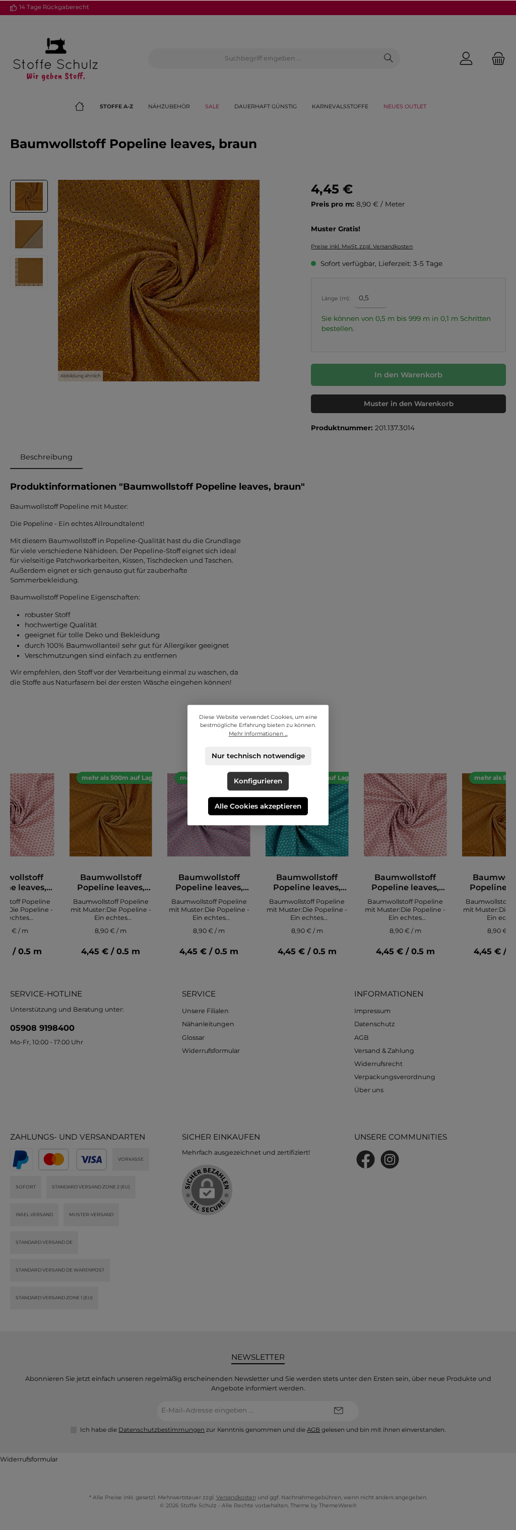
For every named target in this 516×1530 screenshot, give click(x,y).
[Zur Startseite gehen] (55, 58)
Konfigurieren (258, 781)
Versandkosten (236, 1497)
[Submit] (338, 1411)
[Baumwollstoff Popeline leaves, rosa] (405, 814)
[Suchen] (388, 58)
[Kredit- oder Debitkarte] (72, 1159)
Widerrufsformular (211, 1050)
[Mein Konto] (466, 58)
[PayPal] (21, 1159)
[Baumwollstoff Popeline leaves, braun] (110, 814)
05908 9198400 (42, 1028)
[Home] (87, 106)
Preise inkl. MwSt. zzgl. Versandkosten (362, 246)
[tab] (46, 457)
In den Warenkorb (408, 374)
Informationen (388, 994)
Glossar (193, 1037)
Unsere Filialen (205, 1011)
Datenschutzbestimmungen (161, 1429)
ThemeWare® (338, 1505)
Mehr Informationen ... (258, 733)
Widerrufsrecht (378, 1064)
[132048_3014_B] (159, 280)
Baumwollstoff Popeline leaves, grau (209, 883)
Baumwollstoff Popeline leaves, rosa (405, 883)
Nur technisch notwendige (258, 756)
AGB (361, 1037)
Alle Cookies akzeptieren (258, 806)
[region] (150, 280)
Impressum (372, 1011)
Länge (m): (335, 298)
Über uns (368, 1090)
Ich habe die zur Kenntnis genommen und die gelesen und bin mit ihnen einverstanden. (263, 1429)
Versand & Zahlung (384, 1050)
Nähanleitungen (208, 1024)
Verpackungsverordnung (394, 1077)
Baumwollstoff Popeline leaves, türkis (307, 883)
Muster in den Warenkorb (409, 404)
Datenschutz (374, 1024)
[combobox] (263, 58)
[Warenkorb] (495, 58)
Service (199, 994)
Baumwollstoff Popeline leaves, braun (111, 883)
